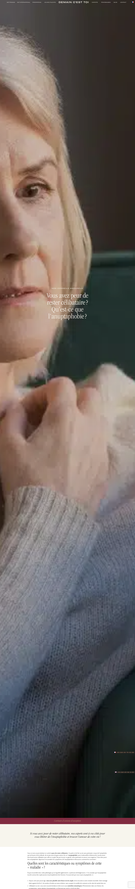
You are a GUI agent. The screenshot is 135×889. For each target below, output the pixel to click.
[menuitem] (10, 2)
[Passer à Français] (133, 2)
